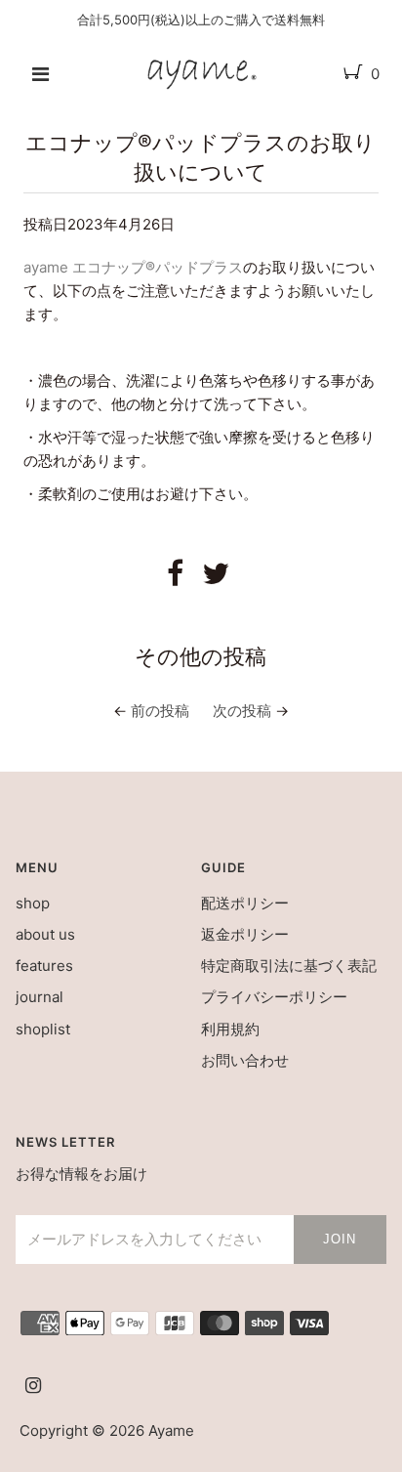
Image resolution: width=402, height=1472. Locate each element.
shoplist (43, 1029)
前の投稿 (160, 710)
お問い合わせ (245, 1060)
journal (39, 997)
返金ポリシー (245, 934)
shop (33, 903)
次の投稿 (242, 710)
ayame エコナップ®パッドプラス (133, 267)
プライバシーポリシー (274, 997)
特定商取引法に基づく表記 (289, 965)
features (44, 965)
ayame (171, 1430)
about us (45, 934)
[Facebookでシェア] (175, 578)
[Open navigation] (40, 74)
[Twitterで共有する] (215, 578)
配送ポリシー (245, 903)
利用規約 (230, 1029)
